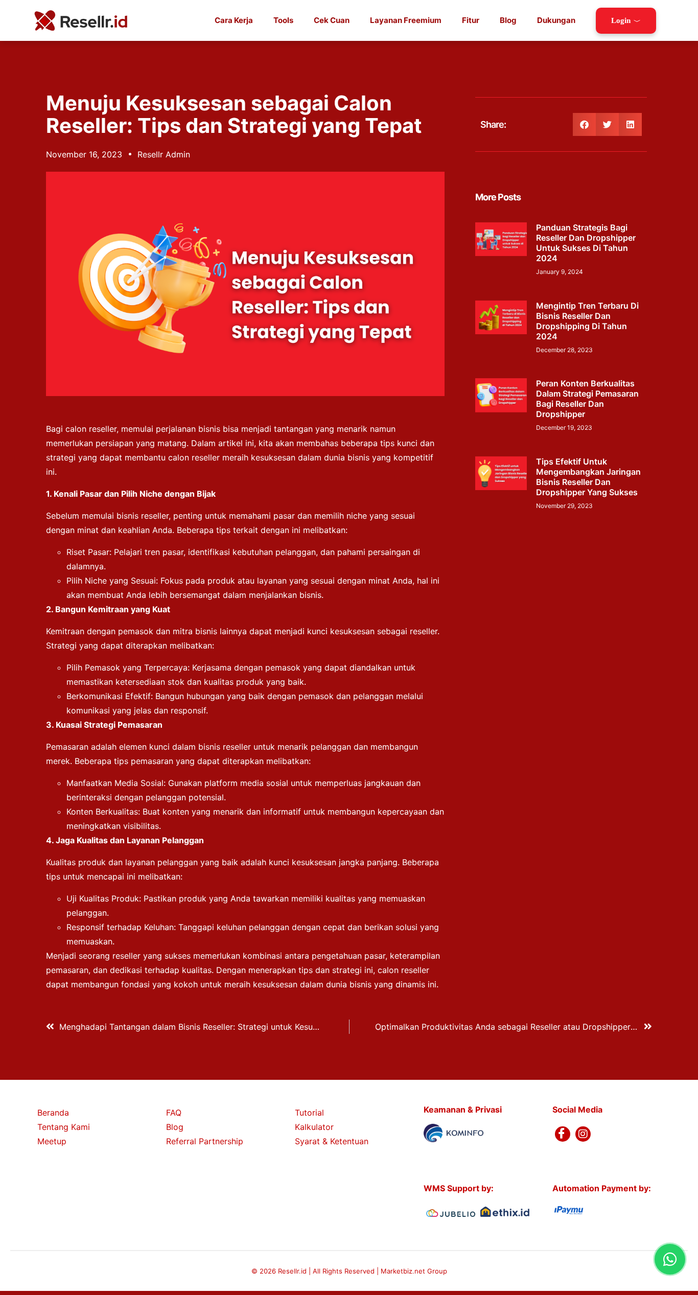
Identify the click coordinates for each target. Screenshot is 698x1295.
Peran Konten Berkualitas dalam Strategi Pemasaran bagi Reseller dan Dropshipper (587, 398)
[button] (584, 124)
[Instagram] (583, 1134)
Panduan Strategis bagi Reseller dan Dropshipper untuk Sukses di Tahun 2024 (586, 242)
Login (621, 20)
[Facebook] (562, 1134)
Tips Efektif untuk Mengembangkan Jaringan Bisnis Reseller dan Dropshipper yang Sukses (588, 476)
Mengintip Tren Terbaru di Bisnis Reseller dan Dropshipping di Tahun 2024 (587, 320)
